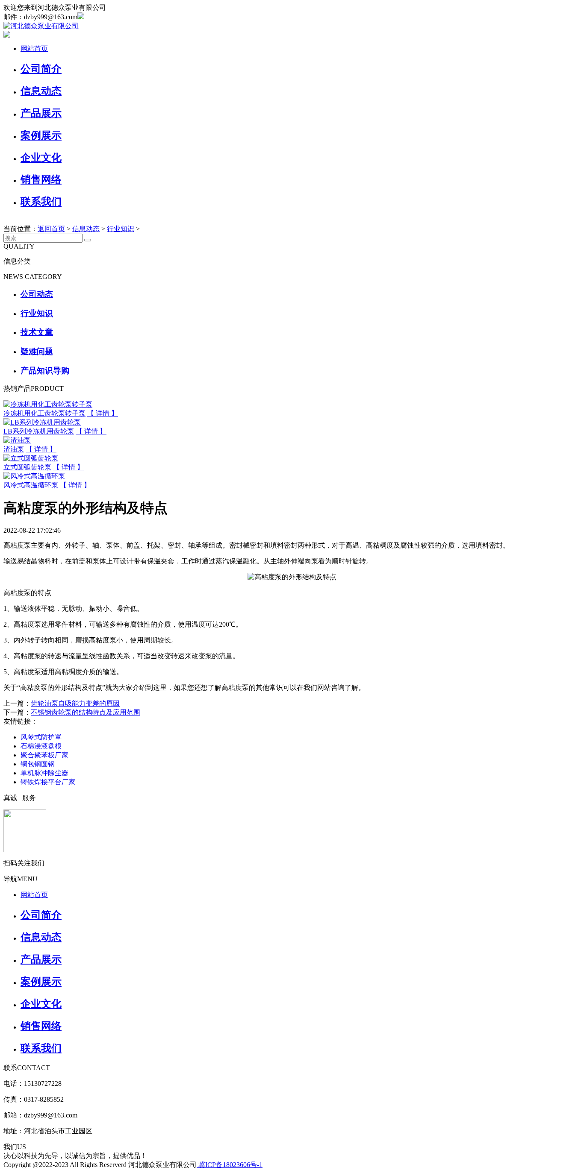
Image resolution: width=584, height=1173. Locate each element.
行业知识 (120, 228)
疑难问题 (37, 351)
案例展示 (41, 135)
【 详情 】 (102, 413)
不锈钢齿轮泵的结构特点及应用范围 (85, 712)
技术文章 (37, 332)
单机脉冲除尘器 (44, 773)
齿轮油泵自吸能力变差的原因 (75, 703)
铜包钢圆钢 (38, 764)
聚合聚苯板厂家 (44, 755)
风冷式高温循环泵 (30, 485)
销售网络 (41, 179)
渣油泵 (13, 449)
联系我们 (41, 201)
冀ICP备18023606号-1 (230, 1164)
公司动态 (37, 294)
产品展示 (41, 113)
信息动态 (41, 91)
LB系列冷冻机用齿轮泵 (38, 431)
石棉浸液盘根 (41, 746)
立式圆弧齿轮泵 (27, 467)
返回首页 (51, 228)
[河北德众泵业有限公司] (41, 25)
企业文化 (41, 157)
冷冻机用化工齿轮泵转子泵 (44, 413)
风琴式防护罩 (41, 737)
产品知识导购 (45, 370)
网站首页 (34, 48)
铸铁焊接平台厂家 (48, 782)
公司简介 (41, 68)
